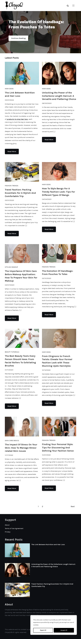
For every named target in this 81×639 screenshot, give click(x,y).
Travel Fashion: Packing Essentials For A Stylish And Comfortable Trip (20, 193)
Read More (11, 151)
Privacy (7, 532)
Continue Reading (18, 38)
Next (77, 32)
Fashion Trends (11, 186)
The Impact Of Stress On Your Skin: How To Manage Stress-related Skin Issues (21, 447)
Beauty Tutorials (12, 352)
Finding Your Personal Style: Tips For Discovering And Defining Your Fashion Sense (58, 447)
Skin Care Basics (12, 440)
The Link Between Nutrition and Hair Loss (48, 544)
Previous (4, 32)
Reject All (43, 630)
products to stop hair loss (17, 119)
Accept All (64, 630)
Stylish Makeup (11, 267)
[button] (73, 5)
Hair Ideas (9, 89)
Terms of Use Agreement (14, 528)
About (7, 525)
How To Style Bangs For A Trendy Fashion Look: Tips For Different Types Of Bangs (58, 191)
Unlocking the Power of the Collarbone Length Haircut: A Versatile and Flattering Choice (59, 96)
